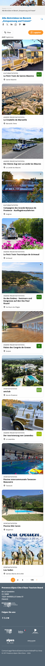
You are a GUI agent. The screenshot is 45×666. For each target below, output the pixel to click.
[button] (28, 5)
